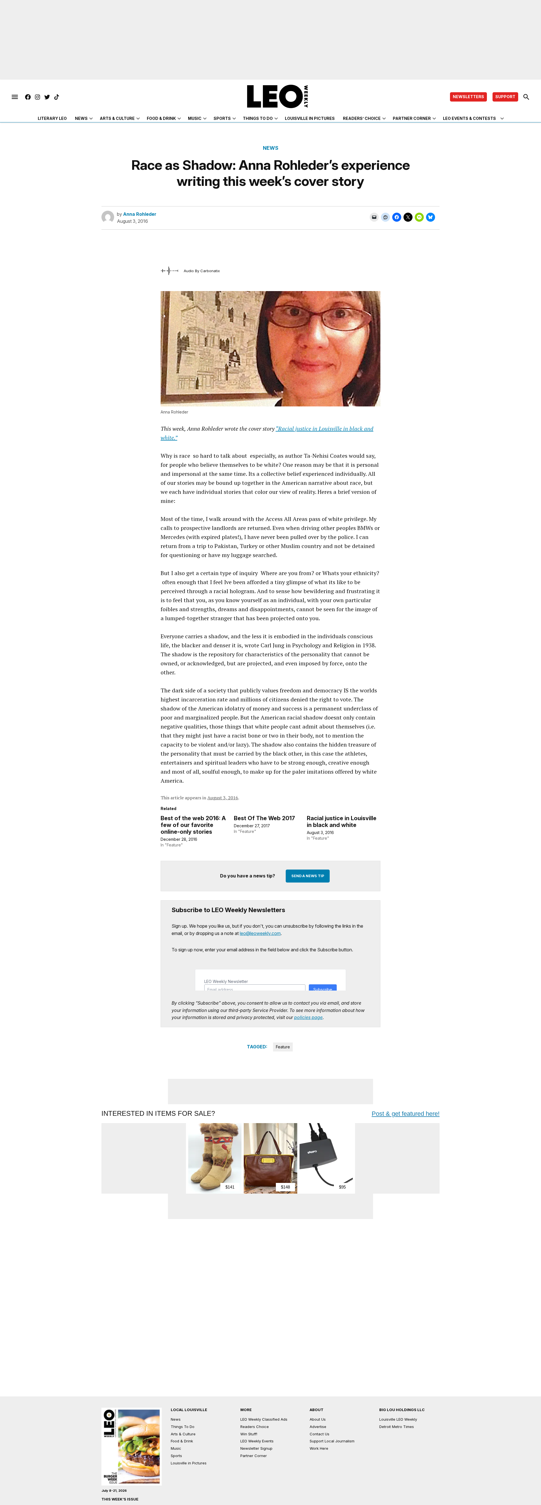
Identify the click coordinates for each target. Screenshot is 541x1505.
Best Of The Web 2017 (264, 818)
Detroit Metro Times (396, 1426)
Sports (222, 118)
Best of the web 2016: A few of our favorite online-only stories (193, 825)
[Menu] (15, 97)
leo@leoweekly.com (260, 933)
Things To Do (182, 1426)
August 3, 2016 (222, 798)
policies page (308, 1017)
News (81, 118)
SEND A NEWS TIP (307, 876)
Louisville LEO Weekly (398, 1419)
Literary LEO (52, 118)
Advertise (318, 1426)
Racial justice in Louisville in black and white (341, 821)
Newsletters (468, 96)
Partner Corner (412, 118)
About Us (318, 1419)
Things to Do (258, 118)
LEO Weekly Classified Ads (263, 1419)
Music (194, 118)
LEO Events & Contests (469, 118)
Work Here (319, 1448)
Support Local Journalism (332, 1441)
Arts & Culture (117, 118)
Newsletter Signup (256, 1448)
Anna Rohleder (139, 214)
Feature (283, 1046)
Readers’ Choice (362, 118)
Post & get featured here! (406, 1113)
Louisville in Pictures (310, 118)
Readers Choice (254, 1426)
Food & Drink (161, 118)
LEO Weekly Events (257, 1441)
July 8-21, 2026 (114, 1491)
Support (505, 96)
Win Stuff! (248, 1434)
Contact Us (319, 1434)
